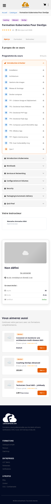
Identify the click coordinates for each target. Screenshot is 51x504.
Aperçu (7, 39)
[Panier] (44, 4)
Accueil (4, 12)
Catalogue (13, 12)
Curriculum (18, 39)
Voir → (42, 348)
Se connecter (25, 273)
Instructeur (30, 39)
